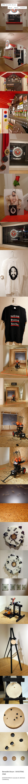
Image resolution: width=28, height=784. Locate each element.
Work (10, 7)
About (16, 7)
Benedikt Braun (9, 4)
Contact (23, 7)
